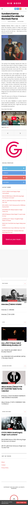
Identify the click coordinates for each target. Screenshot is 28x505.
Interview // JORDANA (7, 310)
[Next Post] (20, 133)
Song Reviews (21, 21)
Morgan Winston (12, 339)
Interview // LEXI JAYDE (7, 314)
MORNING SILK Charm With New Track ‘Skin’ (13, 228)
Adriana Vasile (11, 383)
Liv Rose (10, 428)
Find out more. (4, 503)
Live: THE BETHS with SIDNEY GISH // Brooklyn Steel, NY (11, 351)
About (3, 462)
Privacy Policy (4, 467)
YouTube (5, 177)
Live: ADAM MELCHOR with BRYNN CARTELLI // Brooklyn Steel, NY (13, 357)
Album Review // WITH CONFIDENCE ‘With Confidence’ (13, 403)
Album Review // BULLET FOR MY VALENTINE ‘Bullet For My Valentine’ (11, 389)
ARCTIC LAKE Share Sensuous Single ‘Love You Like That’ (13, 446)
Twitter (5, 168)
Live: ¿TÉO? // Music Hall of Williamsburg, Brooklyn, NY (11, 344)
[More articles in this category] (25, 283)
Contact (3, 465)
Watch (7, 127)
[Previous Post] (8, 133)
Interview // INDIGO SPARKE (11, 304)
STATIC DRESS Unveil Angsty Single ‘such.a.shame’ (11, 433)
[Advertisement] (14, 263)
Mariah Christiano (12, 300)
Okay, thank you (21, 502)
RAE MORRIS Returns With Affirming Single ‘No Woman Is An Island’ (13, 440)
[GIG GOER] (14, 3)
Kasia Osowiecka (12, 21)
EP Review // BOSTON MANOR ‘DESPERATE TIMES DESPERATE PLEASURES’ (13, 396)
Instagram (6, 182)
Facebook (5, 172)
